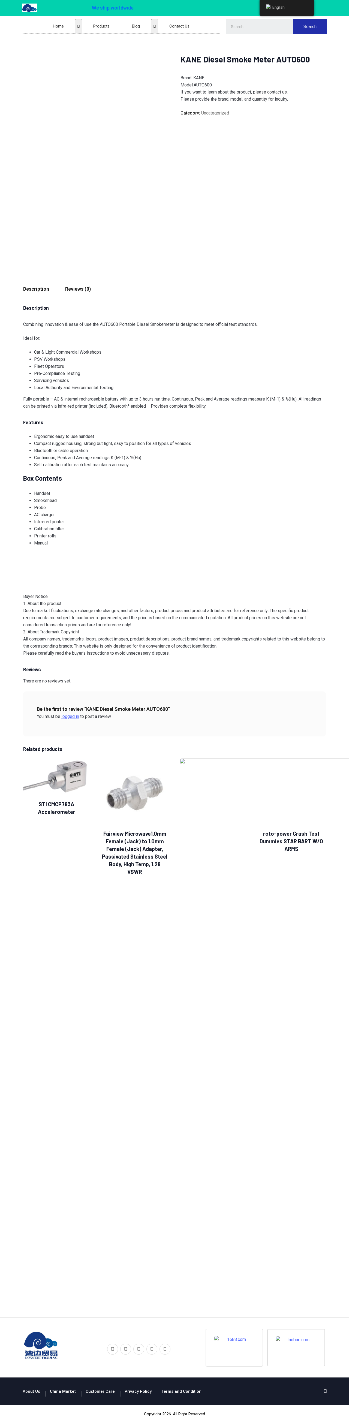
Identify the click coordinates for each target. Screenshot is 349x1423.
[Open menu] (78, 26)
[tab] (36, 288)
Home (58, 26)
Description (36, 289)
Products (101, 26)
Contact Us (179, 26)
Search (310, 26)
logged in (70, 716)
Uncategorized (215, 113)
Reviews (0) (78, 289)
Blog (136, 26)
